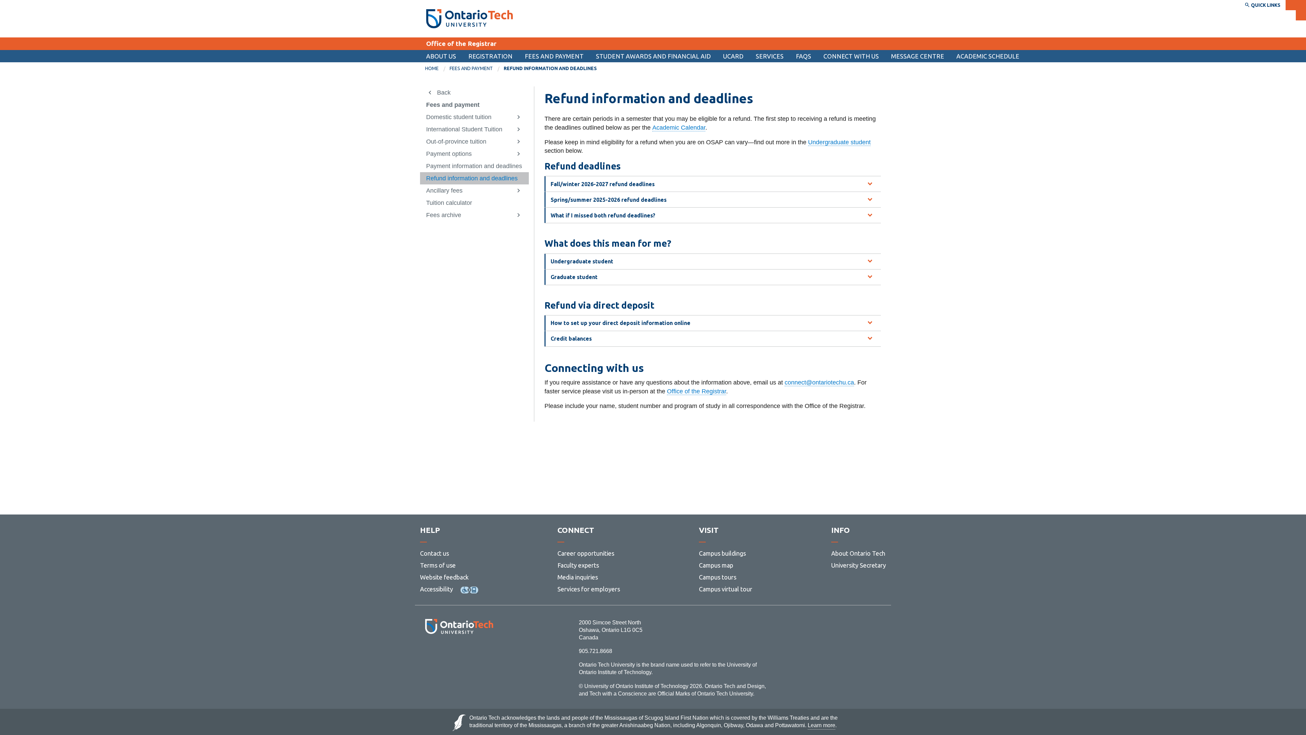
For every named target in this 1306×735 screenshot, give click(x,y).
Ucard (733, 56)
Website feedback (444, 577)
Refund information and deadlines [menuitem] (550, 68)
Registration (490, 56)
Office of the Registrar (461, 43)
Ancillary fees (444, 190)
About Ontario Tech (858, 553)
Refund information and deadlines (472, 178)
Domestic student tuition (458, 117)
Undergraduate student (839, 142)
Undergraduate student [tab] (582, 261)
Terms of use (438, 565)
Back (444, 92)
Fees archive (443, 215)
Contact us (434, 553)
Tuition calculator (449, 202)
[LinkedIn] (474, 652)
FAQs (803, 56)
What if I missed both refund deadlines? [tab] (603, 215)
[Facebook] (428, 652)
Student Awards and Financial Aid (653, 56)
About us (441, 56)
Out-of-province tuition (456, 141)
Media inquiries (577, 577)
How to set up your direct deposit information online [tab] (620, 323)
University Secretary (858, 565)
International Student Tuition (464, 129)
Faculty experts (578, 565)
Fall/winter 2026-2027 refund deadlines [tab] (603, 184)
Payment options (449, 153)
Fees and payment (554, 56)
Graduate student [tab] (574, 277)
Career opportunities (585, 553)
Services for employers (588, 589)
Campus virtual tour (725, 589)
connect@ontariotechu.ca (819, 382)
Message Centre (917, 56)
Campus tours (717, 577)
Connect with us (851, 56)
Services (770, 56)
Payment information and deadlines (474, 166)
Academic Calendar (678, 127)
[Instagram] (459, 652)
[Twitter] (444, 652)
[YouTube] (489, 652)
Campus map (716, 565)
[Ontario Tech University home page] (469, 18)
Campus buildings (722, 553)
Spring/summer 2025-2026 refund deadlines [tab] (609, 200)
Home (432, 68)
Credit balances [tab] (571, 339)
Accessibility (436, 589)
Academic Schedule (987, 56)
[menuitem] (653, 56)
